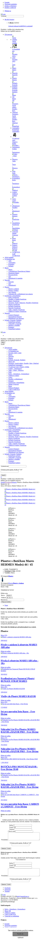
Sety (9, 276)
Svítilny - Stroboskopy (15, 368)
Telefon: (11, 829)
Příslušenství (12, 285)
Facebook (7, 888)
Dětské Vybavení (13, 384)
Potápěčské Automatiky (15, 365)
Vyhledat (3, 16)
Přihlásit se (8, 11)
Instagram (7, 889)
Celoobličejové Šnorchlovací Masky (19, 271)
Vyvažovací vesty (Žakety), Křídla (18, 367)
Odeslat (4, 848)
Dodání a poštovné (10, 7)
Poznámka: (4, 840)
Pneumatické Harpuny (15, 317)
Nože (10, 372)
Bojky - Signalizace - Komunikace (18, 374)
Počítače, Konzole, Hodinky (13, 320)
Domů (3, 482)
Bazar (10, 386)
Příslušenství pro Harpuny (16, 318)
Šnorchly (7, 280)
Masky (7, 268)
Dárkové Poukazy (13, 388)
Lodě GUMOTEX (14, 389)
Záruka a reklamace (10, 6)
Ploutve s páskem (13, 289)
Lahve (10, 377)
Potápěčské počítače (14, 322)
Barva (3, 595)
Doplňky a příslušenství (15, 379)
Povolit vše (20, 934)
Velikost (3, 597)
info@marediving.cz (23, 896)
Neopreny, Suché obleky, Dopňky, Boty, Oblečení (23, 363)
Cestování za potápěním (12, 916)
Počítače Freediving (14, 306)
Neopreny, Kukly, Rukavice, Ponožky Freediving (23, 303)
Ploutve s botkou (13, 290)
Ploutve (7, 287)
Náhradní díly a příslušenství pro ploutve (20, 294)
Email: (11, 827)
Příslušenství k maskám (15, 278)
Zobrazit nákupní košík (15, 26)
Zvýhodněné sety (10, 259)
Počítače (10, 266)
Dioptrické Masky (13, 273)
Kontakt (7, 2)
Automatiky (12, 262)
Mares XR (11, 361)
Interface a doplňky (14, 325)
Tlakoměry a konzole (14, 323)
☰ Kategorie (8, 34)
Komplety (11, 264)
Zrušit (8, 848)
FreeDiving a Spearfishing (12, 296)
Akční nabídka (9, 257)
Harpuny (7, 313)
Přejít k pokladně (27, 26)
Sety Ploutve (12, 292)
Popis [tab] (6, 605)
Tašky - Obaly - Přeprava (16, 370)
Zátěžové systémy (13, 375)
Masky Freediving (13, 301)
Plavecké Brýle (13, 275)
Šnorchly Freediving (14, 308)
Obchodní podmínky (11, 4)
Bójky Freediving (13, 297)
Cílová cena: (11, 831)
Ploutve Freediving (14, 304)
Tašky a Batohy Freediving (16, 310)
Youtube (7, 891)
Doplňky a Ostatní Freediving (17, 299)
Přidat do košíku (6, 602)
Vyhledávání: (5, 466)
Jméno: (11, 825)
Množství (3, 600)
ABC (10, 261)
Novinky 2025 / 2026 (14, 353)
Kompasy (11, 327)
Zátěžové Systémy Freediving (17, 311)
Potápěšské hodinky (14, 329)
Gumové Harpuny (13, 315)
